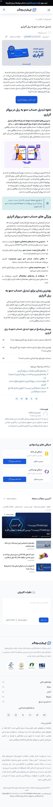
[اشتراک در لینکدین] (26, 399)
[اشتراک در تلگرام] (22, 399)
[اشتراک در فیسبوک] (36, 399)
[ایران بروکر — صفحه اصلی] (41, 643)
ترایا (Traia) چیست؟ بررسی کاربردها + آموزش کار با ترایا (27, 532)
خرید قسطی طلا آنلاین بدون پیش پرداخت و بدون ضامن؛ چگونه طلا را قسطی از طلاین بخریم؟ (18, 557)
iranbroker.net (16, 793)
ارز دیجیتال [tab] (19, 506)
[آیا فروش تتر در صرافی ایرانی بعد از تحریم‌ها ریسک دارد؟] (43, 568)
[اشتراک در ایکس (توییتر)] (31, 399)
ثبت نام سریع (16, 461)
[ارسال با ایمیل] (17, 399)
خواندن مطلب (10, 514)
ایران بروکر (48, 19)
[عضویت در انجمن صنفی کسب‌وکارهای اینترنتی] (42, 666)
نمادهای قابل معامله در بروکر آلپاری (31, 371)
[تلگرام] (37, 715)
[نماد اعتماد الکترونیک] (11, 666)
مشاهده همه (11, 498)
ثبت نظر (43, 620)
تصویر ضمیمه (22, 620)
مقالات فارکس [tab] (8, 506)
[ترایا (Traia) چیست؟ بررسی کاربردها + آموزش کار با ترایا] (26, 525)
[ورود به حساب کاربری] (4, 10)
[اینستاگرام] (16, 715)
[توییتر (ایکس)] (23, 715)
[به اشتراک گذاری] (6, 36)
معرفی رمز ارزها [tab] (39, 506)
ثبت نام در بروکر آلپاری (26, 99)
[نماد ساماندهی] (21, 666)
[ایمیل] (44, 715)
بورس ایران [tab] (28, 506)
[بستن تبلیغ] (1, 1)
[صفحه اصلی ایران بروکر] (26, 10)
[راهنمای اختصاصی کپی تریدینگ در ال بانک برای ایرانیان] (43, 545)
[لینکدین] (9, 715)
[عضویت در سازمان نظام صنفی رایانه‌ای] (32, 666)
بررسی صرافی (38, 461)
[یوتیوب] (30, 715)
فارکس (40, 19)
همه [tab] (48, 506)
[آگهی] (26, 3)
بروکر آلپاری (45, 72)
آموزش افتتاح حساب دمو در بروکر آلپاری (25, 201)
